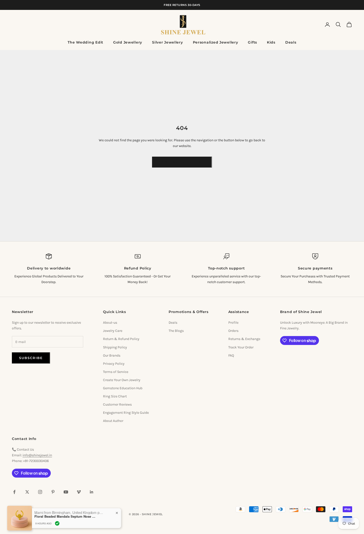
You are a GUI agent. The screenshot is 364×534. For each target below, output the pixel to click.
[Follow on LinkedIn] (91, 491)
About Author (113, 421)
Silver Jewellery (167, 42)
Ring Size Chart (115, 396)
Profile (233, 322)
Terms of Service (115, 372)
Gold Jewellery (127, 42)
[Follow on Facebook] (14, 491)
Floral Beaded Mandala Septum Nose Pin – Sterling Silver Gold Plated (65, 515)
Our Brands (111, 355)
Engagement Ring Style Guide (126, 413)
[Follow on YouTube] (65, 491)
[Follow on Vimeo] (78, 491)
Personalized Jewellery (215, 42)
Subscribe (31, 358)
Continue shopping (182, 162)
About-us (110, 322)
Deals (290, 42)
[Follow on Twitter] (27, 491)
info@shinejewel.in (37, 455)
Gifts (252, 42)
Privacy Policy (114, 364)
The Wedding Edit (85, 42)
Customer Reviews (117, 404)
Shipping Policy (115, 347)
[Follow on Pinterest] (53, 491)
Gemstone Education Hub (122, 388)
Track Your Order (241, 347)
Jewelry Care (112, 331)
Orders (233, 331)
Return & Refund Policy (121, 339)
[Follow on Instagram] (40, 491)
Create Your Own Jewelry (121, 380)
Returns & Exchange (244, 339)
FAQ (231, 355)
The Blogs (176, 331)
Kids (271, 42)
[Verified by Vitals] (57, 522)
